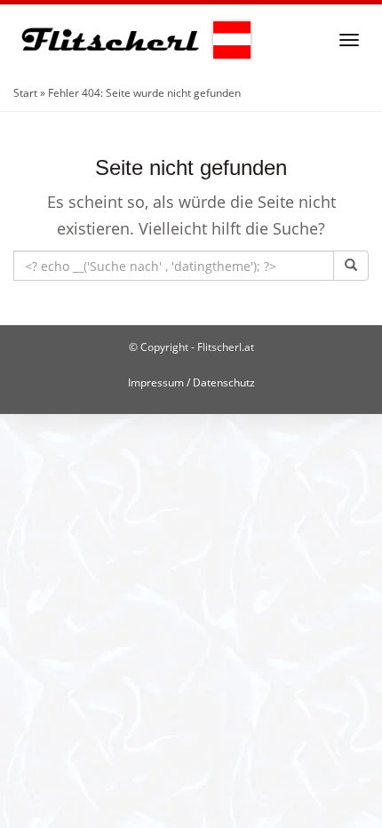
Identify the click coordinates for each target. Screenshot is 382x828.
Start (25, 92)
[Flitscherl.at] (133, 40)
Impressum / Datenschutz (191, 382)
